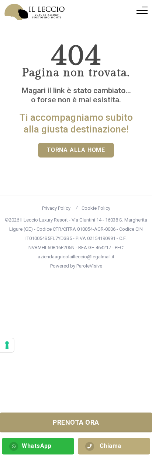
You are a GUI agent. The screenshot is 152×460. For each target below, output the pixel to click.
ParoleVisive (89, 266)
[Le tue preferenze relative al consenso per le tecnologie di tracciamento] (7, 345)
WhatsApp (36, 445)
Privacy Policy (56, 208)
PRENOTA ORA (76, 422)
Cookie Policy (96, 208)
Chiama (109, 445)
